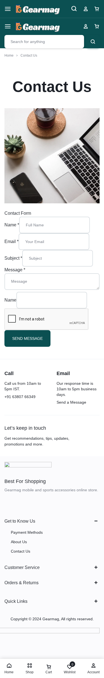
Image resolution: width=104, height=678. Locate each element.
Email (11, 241)
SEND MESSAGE (27, 338)
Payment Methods (27, 532)
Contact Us (20, 551)
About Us (19, 542)
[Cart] (97, 26)
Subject (13, 258)
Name (11, 224)
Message (14, 269)
